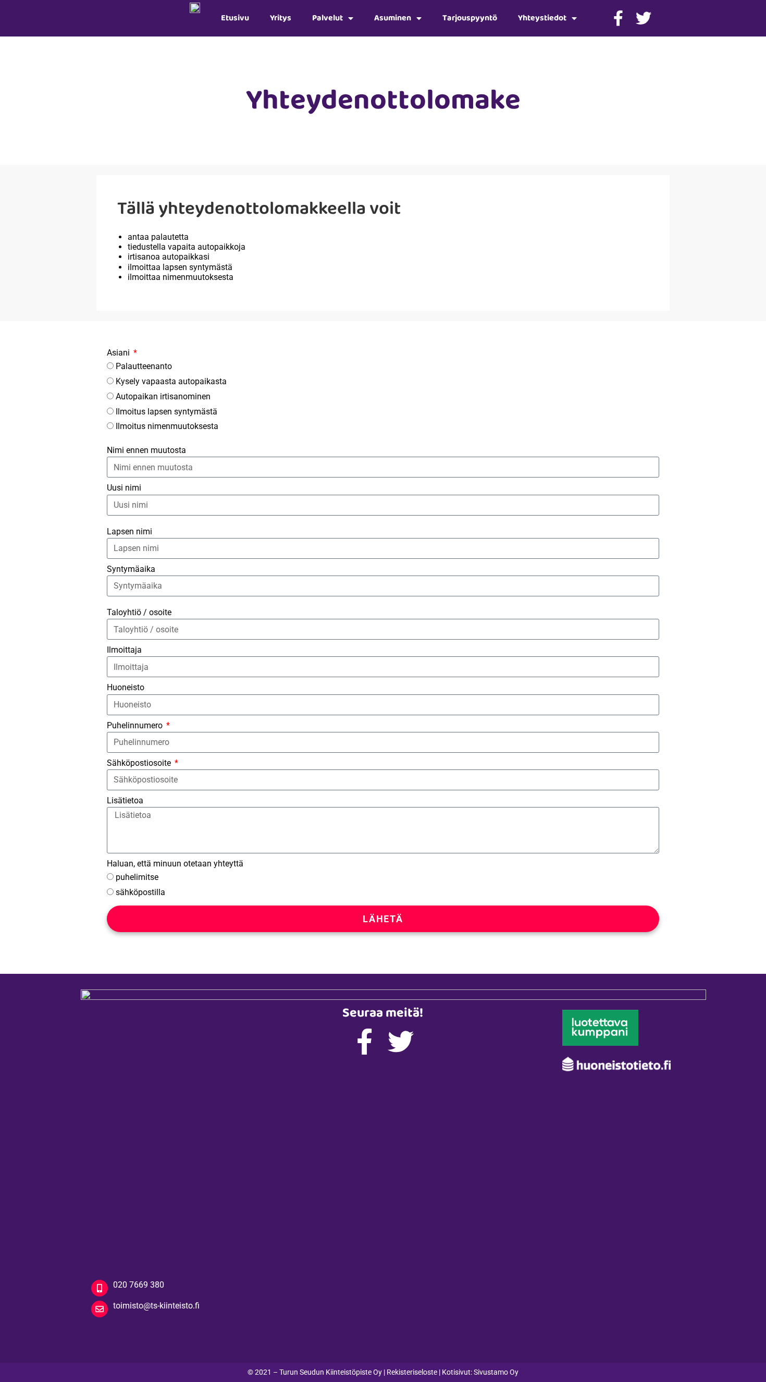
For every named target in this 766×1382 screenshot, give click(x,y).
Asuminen (392, 18)
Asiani (119, 353)
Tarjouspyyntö (469, 18)
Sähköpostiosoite (140, 763)
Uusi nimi (124, 488)
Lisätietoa (125, 800)
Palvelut (327, 18)
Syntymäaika (131, 569)
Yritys (280, 18)
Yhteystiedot (542, 18)
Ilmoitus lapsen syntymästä (166, 412)
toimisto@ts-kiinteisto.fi (156, 1306)
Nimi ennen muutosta (146, 450)
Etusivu (235, 18)
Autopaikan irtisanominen (163, 396)
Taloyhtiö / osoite (139, 612)
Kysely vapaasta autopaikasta (171, 381)
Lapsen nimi (129, 531)
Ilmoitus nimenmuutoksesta (167, 426)
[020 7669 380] (99, 1288)
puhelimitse (137, 877)
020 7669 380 (138, 1285)
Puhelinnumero (136, 725)
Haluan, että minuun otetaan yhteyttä (175, 864)
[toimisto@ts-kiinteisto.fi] (99, 1309)
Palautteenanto (144, 366)
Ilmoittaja (124, 650)
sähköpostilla (140, 892)
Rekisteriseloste (412, 1372)
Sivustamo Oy (496, 1372)
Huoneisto (125, 687)
